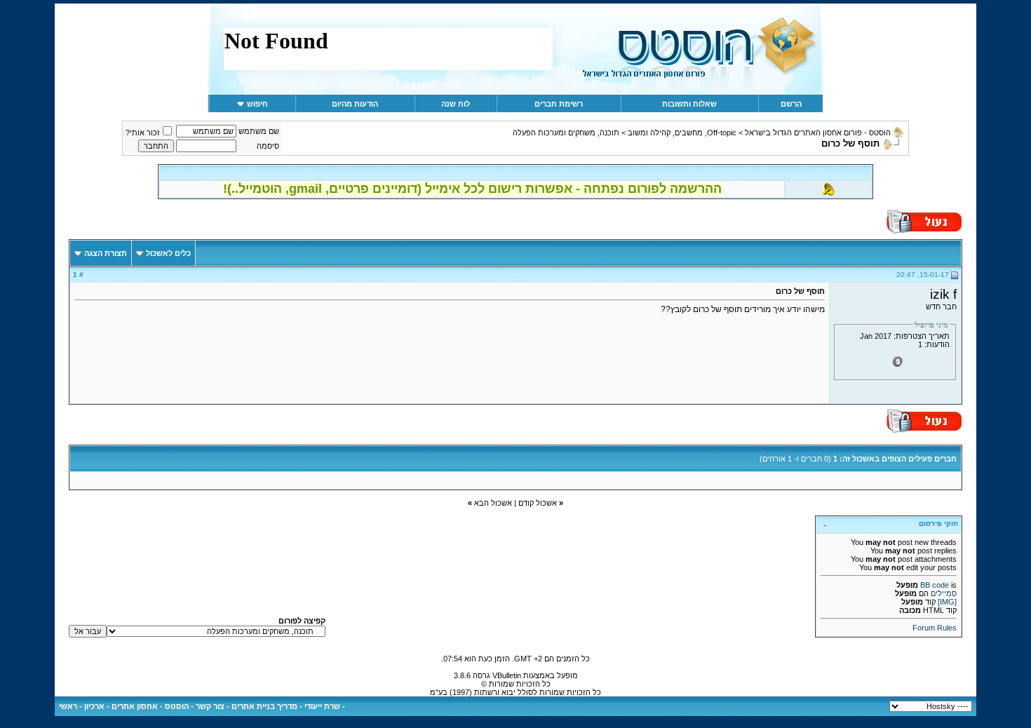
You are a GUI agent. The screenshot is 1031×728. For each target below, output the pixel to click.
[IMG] (947, 602)
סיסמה (268, 146)
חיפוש (257, 104)
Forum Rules (934, 627)
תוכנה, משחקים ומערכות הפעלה (566, 132)
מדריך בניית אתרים (264, 706)
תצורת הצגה (105, 253)
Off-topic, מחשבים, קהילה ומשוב (682, 132)
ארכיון (94, 706)
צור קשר (210, 706)
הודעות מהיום (355, 104)
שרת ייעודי (322, 706)
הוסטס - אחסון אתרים (150, 706)
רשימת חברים (558, 104)
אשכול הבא (493, 503)
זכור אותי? (143, 132)
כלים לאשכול (168, 253)
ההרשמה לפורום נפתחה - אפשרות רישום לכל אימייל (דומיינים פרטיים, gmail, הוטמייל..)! (472, 189)
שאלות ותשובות (689, 104)
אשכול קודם (537, 503)
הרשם (791, 104)
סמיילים (944, 593)
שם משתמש (258, 131)
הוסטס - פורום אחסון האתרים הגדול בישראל (818, 132)
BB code (934, 585)
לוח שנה (455, 104)
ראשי (68, 706)
